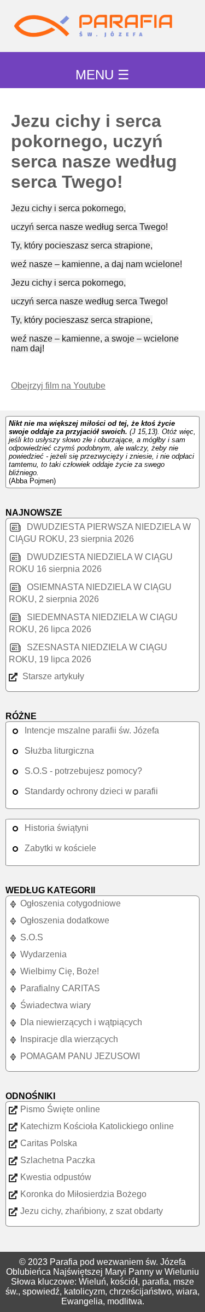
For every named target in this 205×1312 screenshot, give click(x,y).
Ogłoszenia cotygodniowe (70, 903)
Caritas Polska (48, 1143)
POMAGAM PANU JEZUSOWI (80, 1056)
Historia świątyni (57, 828)
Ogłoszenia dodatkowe (64, 920)
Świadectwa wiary (55, 1005)
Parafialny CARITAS (60, 988)
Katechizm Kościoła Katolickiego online (97, 1126)
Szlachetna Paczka (57, 1160)
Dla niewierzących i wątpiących (81, 1022)
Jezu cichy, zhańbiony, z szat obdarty (91, 1211)
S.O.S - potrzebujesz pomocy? (83, 771)
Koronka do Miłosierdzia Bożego (83, 1194)
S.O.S (31, 937)
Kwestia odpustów (55, 1177)
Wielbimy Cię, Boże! (59, 971)
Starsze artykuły (52, 676)
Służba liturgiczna (59, 750)
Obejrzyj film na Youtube (58, 385)
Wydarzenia (43, 954)
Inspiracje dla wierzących (69, 1039)
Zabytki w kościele (60, 848)
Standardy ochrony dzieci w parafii (91, 791)
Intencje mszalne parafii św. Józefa (92, 730)
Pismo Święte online (60, 1109)
